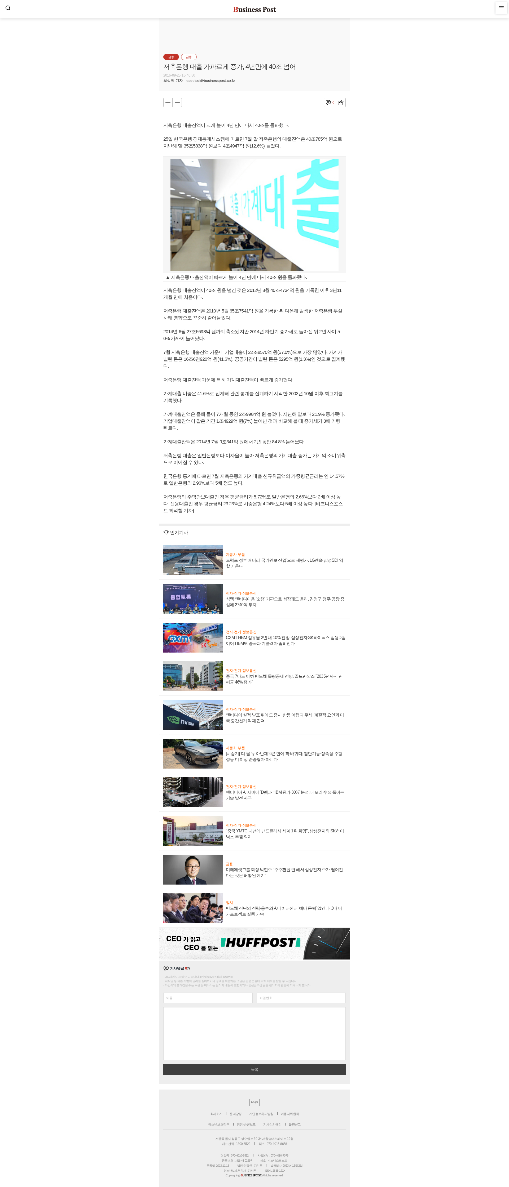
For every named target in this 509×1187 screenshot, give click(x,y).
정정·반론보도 (246, 1124)
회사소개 (216, 1114)
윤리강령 (236, 1114)
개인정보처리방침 (261, 1114)
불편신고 (295, 1124)
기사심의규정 (272, 1124)
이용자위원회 (290, 1114)
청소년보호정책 (218, 1124)
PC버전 (254, 1102)
